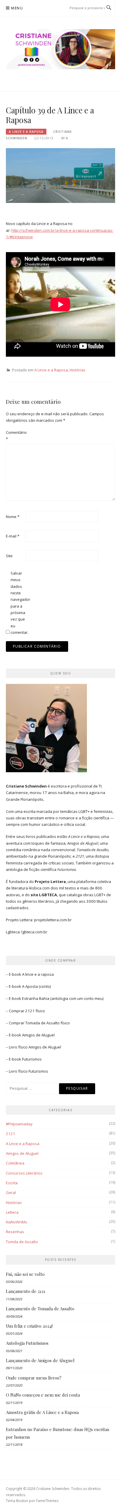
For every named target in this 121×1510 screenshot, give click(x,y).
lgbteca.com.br (34, 932)
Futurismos (32, 1059)
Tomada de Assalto (42, 1023)
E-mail (12, 536)
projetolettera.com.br (53, 919)
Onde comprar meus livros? (33, 1378)
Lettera (12, 1212)
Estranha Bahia (35, 998)
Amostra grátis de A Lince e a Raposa (42, 1412)
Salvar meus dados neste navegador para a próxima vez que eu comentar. (20, 602)
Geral (11, 1192)
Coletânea (15, 1163)
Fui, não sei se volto (25, 1274)
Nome (12, 516)
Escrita (12, 1182)
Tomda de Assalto (22, 1241)
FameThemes (47, 1500)
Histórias (77, 370)
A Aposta (30, 986)
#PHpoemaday (19, 1124)
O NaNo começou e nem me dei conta (43, 1395)
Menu (17, 8)
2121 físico (35, 1010)
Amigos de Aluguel (38, 1035)
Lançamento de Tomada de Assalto (40, 1308)
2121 (10, 1133)
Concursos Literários (24, 1173)
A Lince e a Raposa (26, 132)
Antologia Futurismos (27, 1343)
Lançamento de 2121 (25, 1291)
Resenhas (15, 1231)
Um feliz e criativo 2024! (29, 1326)
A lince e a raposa (38, 974)
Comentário (15, 435)
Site (9, 555)
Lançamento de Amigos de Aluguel (40, 1360)
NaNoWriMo (16, 1222)
